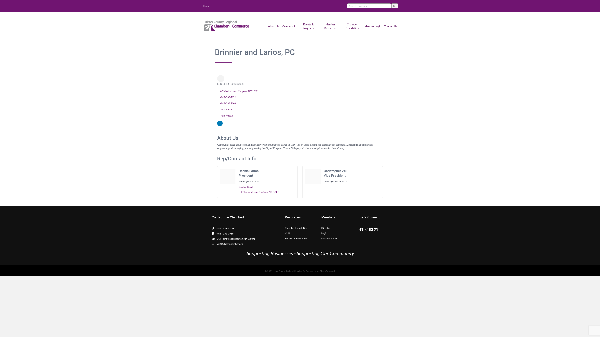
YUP (287, 233)
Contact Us (390, 26)
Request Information (296, 238)
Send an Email (246, 187)
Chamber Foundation (296, 227)
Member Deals (329, 238)
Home (206, 6)
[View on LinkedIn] (220, 125)
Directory (326, 227)
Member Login (373, 26)
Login (324, 233)
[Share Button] (220, 78)
